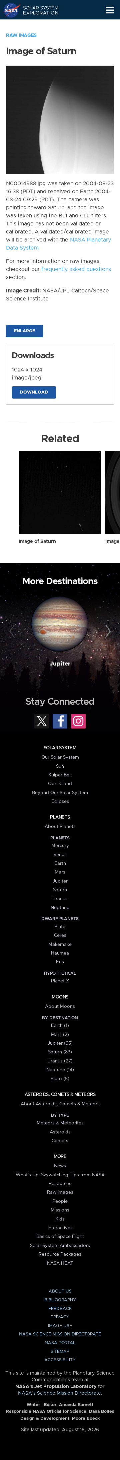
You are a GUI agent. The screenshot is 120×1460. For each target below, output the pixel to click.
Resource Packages (60, 1254)
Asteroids (60, 1132)
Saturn (60, 890)
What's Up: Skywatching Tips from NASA (60, 1175)
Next (107, 631)
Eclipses (60, 801)
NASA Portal (60, 1343)
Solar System (60, 748)
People (60, 1201)
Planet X (60, 981)
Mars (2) (60, 1034)
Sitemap (60, 1351)
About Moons (60, 1006)
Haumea (60, 953)
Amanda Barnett (76, 1405)
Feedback (60, 1309)
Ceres (60, 935)
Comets (60, 1140)
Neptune (60, 907)
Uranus (60, 899)
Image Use (60, 1326)
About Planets (60, 826)
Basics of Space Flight (60, 1236)
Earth (60, 863)
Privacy (60, 1317)
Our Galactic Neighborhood (37, 25)
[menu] (109, 10)
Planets (60, 817)
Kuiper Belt (60, 775)
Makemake (60, 944)
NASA (9, 10)
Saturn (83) (60, 1052)
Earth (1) (60, 1025)
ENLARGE (24, 331)
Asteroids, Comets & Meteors (60, 1094)
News (60, 1166)
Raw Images (21, 35)
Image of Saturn (37, 541)
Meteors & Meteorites (60, 1123)
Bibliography (60, 1300)
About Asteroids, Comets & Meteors (60, 1104)
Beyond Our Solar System (60, 792)
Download (34, 392)
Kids (60, 1219)
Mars (60, 872)
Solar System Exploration (37, 10)
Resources (60, 1183)
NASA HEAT (60, 1263)
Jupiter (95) (60, 1043)
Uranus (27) (60, 1061)
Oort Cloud (60, 783)
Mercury (60, 845)
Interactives (60, 1228)
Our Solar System (60, 757)
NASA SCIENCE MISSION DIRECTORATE (60, 1334)
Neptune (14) (60, 1069)
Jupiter (60, 664)
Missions (60, 1210)
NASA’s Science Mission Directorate (59, 1393)
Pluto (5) (60, 1078)
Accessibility (60, 1360)
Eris (60, 962)
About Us (60, 1291)
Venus (60, 854)
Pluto (60, 926)
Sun (60, 766)
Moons (60, 997)
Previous (13, 631)
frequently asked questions (76, 269)
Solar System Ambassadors (60, 1245)
